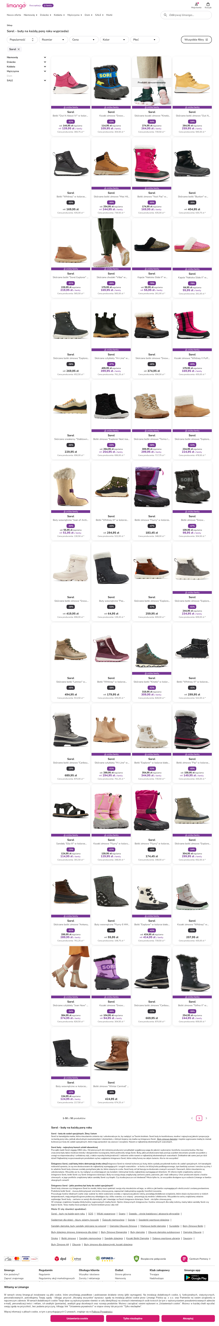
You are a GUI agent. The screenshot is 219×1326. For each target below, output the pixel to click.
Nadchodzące (157, 1278)
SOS (90, 1213)
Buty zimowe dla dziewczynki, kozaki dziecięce (108, 1244)
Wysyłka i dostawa (89, 1274)
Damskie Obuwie (192, 1232)
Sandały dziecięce (114, 1238)
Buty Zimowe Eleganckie (114, 1232)
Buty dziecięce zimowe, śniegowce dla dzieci (74, 1232)
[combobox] (186, 15)
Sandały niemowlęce (90, 1238)
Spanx (122, 1213)
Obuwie (76, 1244)
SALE (10, 80)
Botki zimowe (68, 1238)
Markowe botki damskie (153, 1226)
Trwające (154, 1274)
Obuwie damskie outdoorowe (164, 1232)
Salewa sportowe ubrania (166, 1238)
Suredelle (174, 1226)
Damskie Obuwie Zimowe (123, 1226)
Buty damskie (137, 1232)
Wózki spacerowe (106, 1213)
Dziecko (11, 62)
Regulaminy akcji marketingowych (57, 1278)
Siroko (54, 1238)
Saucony (187, 1238)
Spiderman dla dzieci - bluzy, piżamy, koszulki (75, 1220)
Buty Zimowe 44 (60, 1244)
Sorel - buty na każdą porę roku (68, 1213)
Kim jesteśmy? (11, 1274)
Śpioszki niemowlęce (113, 1220)
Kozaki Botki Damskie (137, 1238)
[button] (208, 5)
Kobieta (11, 66)
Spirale (131, 1220)
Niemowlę (12, 57)
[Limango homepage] (16, 5)
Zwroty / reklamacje (89, 1278)
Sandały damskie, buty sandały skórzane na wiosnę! (78, 1226)
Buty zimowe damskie (167, 1139)
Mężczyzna (13, 71)
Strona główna (123, 1274)
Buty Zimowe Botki (193, 1226)
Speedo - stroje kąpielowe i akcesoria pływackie (154, 1213)
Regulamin (44, 1274)
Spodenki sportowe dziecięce (154, 1220)
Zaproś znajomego (14, 1278)
